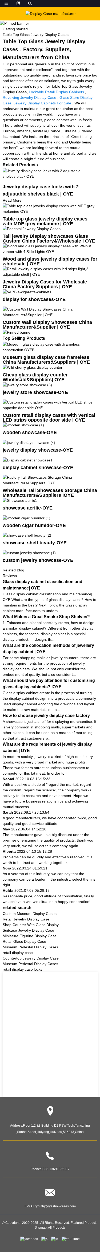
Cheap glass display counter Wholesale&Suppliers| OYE (35, 377)
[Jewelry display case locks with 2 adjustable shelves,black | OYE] (50, 173)
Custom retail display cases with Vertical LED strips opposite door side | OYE (49, 418)
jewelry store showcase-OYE (35, 392)
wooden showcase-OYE (30, 432)
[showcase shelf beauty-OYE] (27, 535)
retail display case (18, 952)
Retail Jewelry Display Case (26, 919)
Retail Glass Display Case (24, 941)
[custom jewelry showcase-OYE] (29, 552)
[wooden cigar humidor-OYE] (26, 518)
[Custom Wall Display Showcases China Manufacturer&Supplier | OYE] (50, 312)
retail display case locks (22, 969)
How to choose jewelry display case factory (46, 715)
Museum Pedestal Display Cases (30, 947)
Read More (12, 200)
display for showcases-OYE (34, 299)
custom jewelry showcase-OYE (38, 560)
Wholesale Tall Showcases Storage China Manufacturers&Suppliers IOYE (50, 493)
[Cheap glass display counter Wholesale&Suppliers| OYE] (32, 367)
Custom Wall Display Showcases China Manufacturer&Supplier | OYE (47, 325)
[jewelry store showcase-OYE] (27, 385)
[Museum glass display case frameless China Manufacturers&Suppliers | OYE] (50, 347)
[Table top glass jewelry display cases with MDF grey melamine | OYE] (50, 208)
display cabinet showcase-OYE (38, 467)
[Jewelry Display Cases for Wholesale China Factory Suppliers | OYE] (50, 271)
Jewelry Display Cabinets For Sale (42, 103)
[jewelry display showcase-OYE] (29, 442)
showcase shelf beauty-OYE (35, 542)
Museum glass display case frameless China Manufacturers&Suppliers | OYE (46, 360)
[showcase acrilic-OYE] (20, 500)
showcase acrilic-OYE (28, 508)
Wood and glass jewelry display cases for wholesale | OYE (50, 261)
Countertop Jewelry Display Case (31, 958)
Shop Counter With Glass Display (31, 925)
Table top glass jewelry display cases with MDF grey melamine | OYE (45, 221)
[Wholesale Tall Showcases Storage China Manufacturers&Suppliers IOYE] (50, 480)
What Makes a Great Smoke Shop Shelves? (46, 616)
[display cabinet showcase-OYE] (28, 460)
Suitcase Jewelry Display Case (28, 930)
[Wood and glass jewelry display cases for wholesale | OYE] (50, 249)
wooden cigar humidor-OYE (34, 525)
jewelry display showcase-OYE (38, 450)
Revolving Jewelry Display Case (29, 97)
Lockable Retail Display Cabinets (56, 92)
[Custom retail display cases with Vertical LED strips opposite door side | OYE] (50, 404)
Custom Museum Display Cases (30, 913)
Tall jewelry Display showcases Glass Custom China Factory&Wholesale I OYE (49, 239)
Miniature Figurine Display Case (30, 936)
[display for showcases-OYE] (27, 292)
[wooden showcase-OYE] (23, 425)
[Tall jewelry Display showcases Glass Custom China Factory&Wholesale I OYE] (32, 229)
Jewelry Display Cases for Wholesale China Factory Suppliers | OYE (45, 284)
